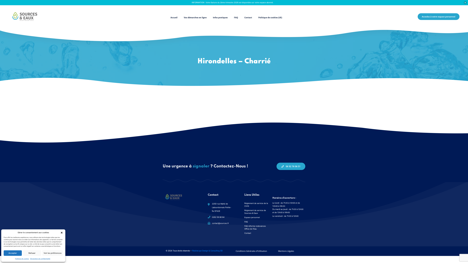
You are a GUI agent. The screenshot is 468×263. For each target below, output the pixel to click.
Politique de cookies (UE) (270, 17)
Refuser (32, 253)
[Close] (465, 2)
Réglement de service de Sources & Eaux (255, 211)
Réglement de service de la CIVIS (256, 204)
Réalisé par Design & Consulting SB (207, 251)
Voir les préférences (53, 253)
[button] (61, 232)
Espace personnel (252, 217)
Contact (248, 17)
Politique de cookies (22, 259)
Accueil (174, 17)
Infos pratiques (220, 17)
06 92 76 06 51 (293, 166)
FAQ (236, 17)
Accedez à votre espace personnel (438, 16)
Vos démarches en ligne (195, 17)
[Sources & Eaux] (25, 16)
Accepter (13, 253)
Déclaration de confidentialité (40, 259)
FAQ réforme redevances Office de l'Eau (255, 227)
